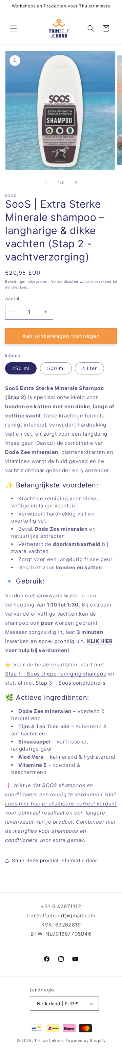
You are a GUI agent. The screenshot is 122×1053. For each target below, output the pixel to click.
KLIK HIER (100, 641)
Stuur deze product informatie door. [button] (55, 860)
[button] (13, 28)
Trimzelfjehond (49, 1040)
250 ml (20, 368)
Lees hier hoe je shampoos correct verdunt (61, 803)
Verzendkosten (64, 281)
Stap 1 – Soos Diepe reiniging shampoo (55, 673)
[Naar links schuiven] (46, 182)
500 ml (56, 368)
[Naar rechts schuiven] (75, 182)
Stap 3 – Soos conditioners (71, 683)
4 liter (89, 368)
